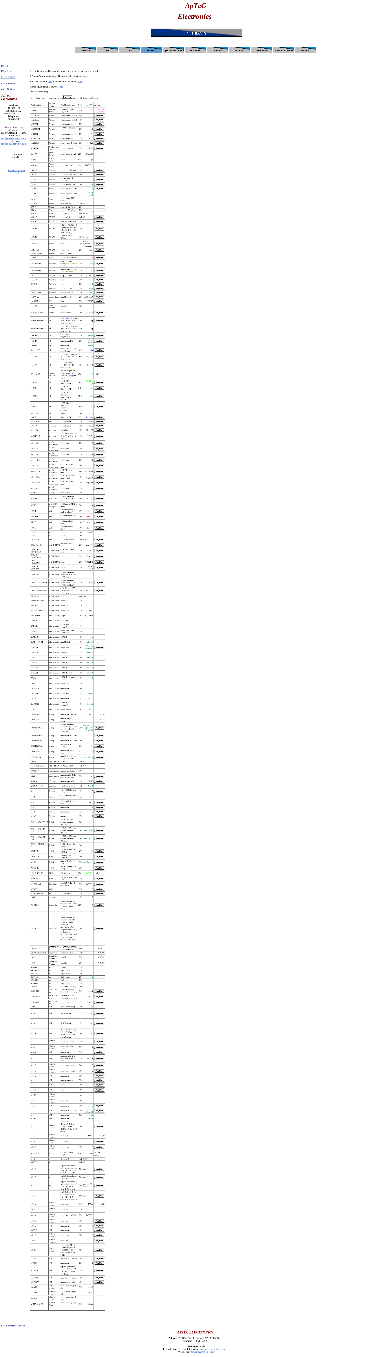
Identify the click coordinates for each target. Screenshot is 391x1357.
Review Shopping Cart (17, 171)
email (43, 98)
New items (7, 71)
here (54, 76)
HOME (5, 66)
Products (8, 77)
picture (69, 318)
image (71, 375)
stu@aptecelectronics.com (13, 138)
